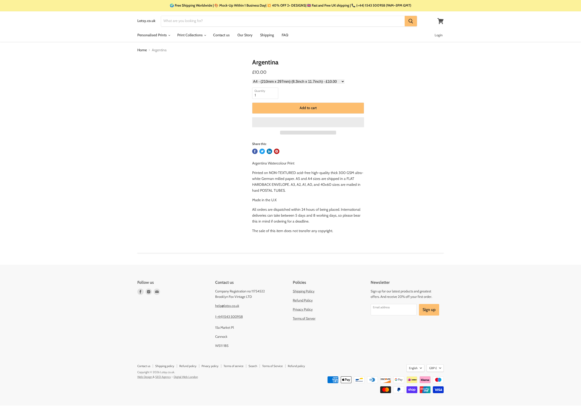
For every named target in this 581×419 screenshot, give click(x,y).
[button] (308, 122)
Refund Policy (303, 300)
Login (439, 35)
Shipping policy (164, 366)
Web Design (145, 377)
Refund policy (188, 366)
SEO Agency (163, 377)
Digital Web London (186, 377)
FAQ (285, 35)
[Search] (411, 21)
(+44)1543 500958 (229, 317)
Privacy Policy (303, 309)
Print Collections (190, 35)
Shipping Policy (304, 291)
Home (142, 50)
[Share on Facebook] (255, 151)
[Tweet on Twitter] (262, 151)
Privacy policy (210, 366)
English (413, 368)
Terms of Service (272, 366)
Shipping (267, 35)
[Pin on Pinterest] (276, 151)
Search (253, 366)
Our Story (244, 35)
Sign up (429, 309)
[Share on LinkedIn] (269, 151)
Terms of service (234, 366)
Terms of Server (304, 318)
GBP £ (433, 368)
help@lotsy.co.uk (227, 306)
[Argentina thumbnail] (145, 72)
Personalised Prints (152, 35)
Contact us (221, 35)
